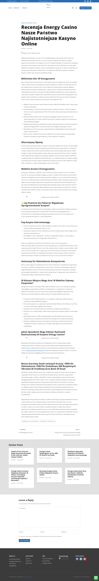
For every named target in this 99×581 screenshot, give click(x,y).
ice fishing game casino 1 (26, 431)
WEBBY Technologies (28, 576)
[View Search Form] (76, 8)
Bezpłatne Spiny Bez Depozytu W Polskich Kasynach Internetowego (77, 453)
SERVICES (24, 8)
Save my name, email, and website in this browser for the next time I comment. (41, 536)
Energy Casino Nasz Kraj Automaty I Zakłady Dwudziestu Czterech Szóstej (67, 432)
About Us (28, 558)
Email (43, 532)
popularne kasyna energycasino (35, 350)
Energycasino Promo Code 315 (29, 23)
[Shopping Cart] (72, 8)
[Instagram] (88, 1)
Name (21, 532)
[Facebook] (85, 1)
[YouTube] (90, 1)
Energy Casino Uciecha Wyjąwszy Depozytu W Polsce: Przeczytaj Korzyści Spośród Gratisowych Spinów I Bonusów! (19, 475)
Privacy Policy (46, 561)
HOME (10, 8)
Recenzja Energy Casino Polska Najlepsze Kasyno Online (48, 473)
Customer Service (47, 563)
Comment (22, 508)
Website (64, 532)
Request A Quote (85, 8)
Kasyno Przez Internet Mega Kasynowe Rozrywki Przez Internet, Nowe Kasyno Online (21, 454)
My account (29, 563)
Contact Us (28, 561)
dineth (24, 48)
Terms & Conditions (47, 558)
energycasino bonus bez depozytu (30, 421)
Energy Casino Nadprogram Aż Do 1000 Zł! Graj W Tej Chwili (48, 453)
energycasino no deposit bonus (47, 421)
